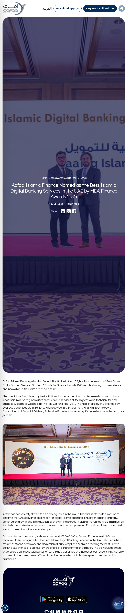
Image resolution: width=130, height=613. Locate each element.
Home (44, 178)
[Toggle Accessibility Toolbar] (5, 608)
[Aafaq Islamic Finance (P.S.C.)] (14, 8)
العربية (47, 8)
